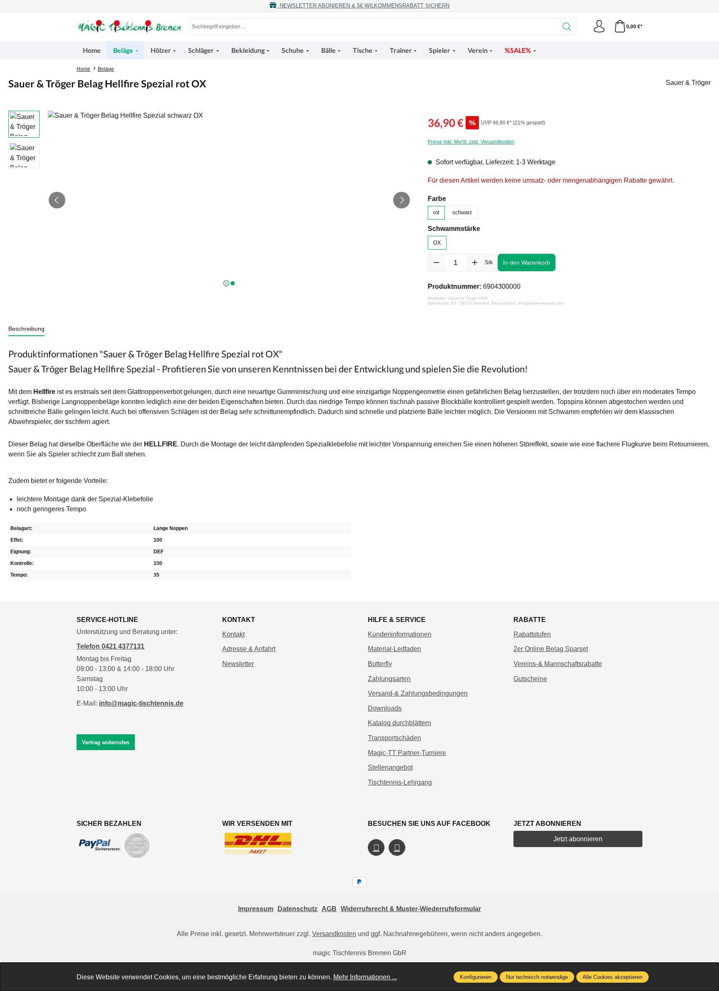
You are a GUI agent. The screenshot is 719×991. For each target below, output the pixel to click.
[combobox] (373, 26)
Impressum (255, 908)
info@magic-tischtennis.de (141, 703)
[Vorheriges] (57, 200)
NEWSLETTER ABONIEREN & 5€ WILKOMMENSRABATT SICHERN (362, 5)
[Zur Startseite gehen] (129, 26)
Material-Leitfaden (394, 648)
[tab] (26, 329)
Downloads (385, 708)
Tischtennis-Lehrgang (400, 782)
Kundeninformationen (399, 634)
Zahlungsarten (389, 678)
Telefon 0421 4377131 (110, 646)
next (226, 283)
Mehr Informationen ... (365, 977)
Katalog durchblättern (399, 722)
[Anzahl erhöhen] (474, 262)
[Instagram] (397, 847)
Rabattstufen (532, 634)
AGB (329, 908)
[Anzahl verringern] (436, 262)
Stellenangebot (390, 767)
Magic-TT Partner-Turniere (407, 752)
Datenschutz (297, 908)
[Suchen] (567, 26)
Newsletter (238, 663)
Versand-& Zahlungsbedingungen (418, 693)
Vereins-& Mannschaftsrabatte (557, 663)
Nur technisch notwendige (537, 977)
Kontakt (233, 634)
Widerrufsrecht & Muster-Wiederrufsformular (411, 908)
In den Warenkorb (526, 262)
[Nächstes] (401, 200)
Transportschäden (394, 737)
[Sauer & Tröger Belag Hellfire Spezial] (229, 200)
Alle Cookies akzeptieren (612, 977)
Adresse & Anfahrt (248, 648)
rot (436, 212)
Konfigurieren (475, 977)
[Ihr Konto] (599, 26)
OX (437, 243)
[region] (209, 200)
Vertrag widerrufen (105, 742)
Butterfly (380, 663)
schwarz (462, 212)
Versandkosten (334, 933)
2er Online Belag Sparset (550, 648)
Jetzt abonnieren (577, 838)
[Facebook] (376, 847)
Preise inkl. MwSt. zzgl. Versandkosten (471, 142)
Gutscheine (530, 678)
